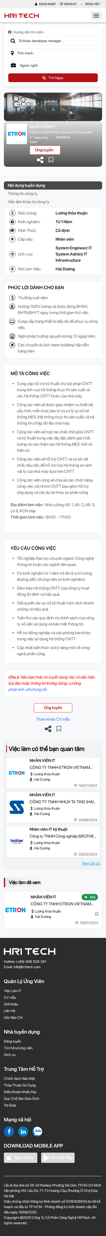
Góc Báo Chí (13, 1017)
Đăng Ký (70, 4)
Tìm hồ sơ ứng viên (18, 1048)
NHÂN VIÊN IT (42, 126)
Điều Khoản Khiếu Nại (20, 1092)
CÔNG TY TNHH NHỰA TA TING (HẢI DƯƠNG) (62, 802)
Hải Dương (65, 269)
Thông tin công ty (23, 193)
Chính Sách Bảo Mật (19, 1078)
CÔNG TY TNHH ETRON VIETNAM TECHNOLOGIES (61, 132)
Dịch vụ (9, 1055)
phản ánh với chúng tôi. (27, 689)
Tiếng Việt (92, 4)
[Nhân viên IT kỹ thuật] (16, 841)
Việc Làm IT (12, 991)
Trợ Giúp (10, 1105)
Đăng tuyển (12, 1041)
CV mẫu (10, 997)
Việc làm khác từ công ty (28, 201)
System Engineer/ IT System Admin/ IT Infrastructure (74, 254)
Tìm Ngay (55, 78)
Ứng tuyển (44, 150)
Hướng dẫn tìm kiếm (28, 32)
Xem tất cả (91, 863)
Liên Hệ (9, 1011)
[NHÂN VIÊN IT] (16, 773)
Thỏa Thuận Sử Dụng (20, 1085)
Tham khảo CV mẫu (53, 719)
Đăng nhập (47, 4)
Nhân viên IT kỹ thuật (48, 829)
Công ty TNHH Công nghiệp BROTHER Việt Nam (63, 836)
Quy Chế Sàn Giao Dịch (21, 1098)
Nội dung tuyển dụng (26, 185)
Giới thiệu (11, 1004)
